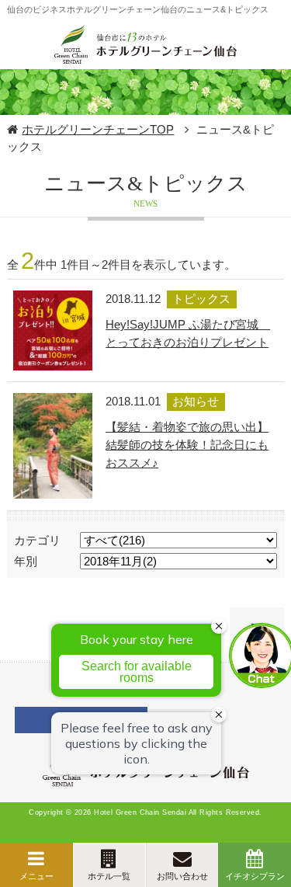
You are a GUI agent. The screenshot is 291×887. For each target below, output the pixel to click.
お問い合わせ (182, 876)
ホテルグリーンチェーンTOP (98, 129)
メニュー (36, 876)
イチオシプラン (255, 876)
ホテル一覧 (109, 876)
